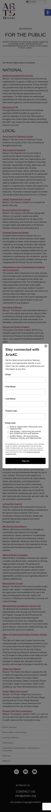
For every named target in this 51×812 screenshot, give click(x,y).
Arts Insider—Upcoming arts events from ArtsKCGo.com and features (25, 432)
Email (8, 374)
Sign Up (25, 460)
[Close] (46, 346)
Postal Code (11, 411)
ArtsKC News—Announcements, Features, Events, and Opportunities (25, 437)
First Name (10, 387)
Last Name (10, 399)
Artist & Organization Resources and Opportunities (26, 428)
